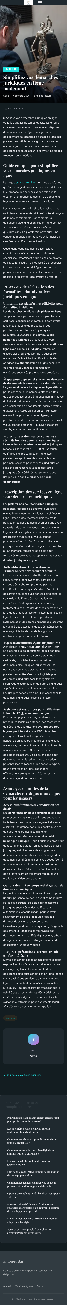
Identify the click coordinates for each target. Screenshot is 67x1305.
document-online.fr (25, 182)
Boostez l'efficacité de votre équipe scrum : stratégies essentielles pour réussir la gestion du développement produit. (33, 1208)
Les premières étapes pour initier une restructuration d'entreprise (28, 1130)
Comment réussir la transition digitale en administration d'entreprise (30, 1152)
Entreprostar (13, 1261)
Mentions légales (24, 1286)
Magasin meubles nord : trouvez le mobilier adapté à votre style (32, 1220)
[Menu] (40, 2)
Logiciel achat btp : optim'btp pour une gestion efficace (29, 1162)
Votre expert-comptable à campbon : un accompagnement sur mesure (29, 1231)
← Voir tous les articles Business (22, 1075)
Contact (41, 1286)
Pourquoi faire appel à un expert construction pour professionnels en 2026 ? (33, 1119)
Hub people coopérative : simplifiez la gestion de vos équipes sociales (33, 1173)
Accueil (7, 108)
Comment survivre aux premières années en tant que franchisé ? (32, 1141)
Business (11, 69)
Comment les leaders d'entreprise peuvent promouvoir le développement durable (31, 1184)
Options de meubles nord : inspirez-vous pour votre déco (33, 1195)
